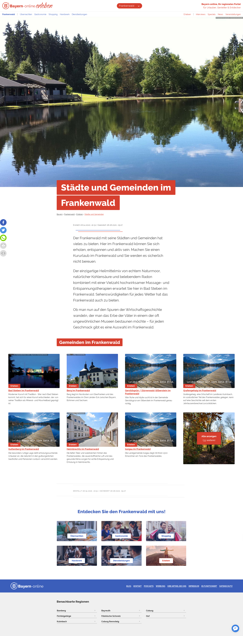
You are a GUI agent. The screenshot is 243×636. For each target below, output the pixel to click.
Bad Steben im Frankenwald (23, 390)
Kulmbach (62, 621)
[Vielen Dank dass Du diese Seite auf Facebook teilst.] (3, 222)
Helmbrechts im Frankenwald (83, 449)
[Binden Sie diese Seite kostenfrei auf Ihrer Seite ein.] (3, 253)
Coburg (149, 610)
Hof (148, 616)
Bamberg (61, 610)
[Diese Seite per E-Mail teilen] (3, 245)
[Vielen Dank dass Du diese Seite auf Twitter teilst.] (3, 230)
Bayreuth (105, 610)
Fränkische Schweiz (111, 616)
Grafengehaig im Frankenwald (199, 390)
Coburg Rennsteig (110, 621)
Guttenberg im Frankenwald (23, 449)
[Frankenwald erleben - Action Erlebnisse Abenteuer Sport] (44, 5)
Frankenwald (126, 5)
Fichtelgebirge (64, 616)
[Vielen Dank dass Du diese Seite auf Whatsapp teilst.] (3, 238)
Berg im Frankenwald (78, 390)
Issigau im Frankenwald (138, 449)
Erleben (187, 14)
